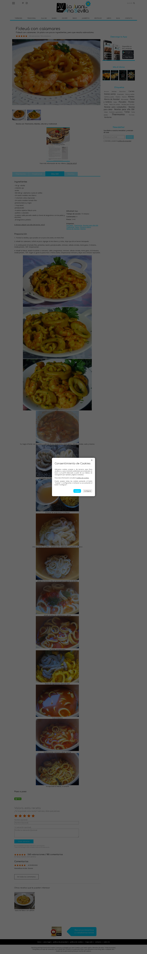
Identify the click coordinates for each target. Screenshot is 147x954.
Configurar (87, 491)
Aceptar (77, 491)
